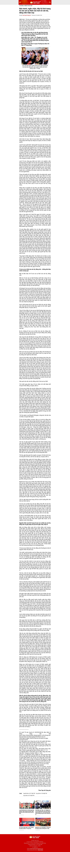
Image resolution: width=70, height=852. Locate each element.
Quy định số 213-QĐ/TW (28, 795)
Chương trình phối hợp (25, 5)
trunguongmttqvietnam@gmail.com (36, 848)
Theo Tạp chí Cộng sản (26, 15)
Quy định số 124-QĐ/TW (41, 793)
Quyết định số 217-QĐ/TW (29, 793)
